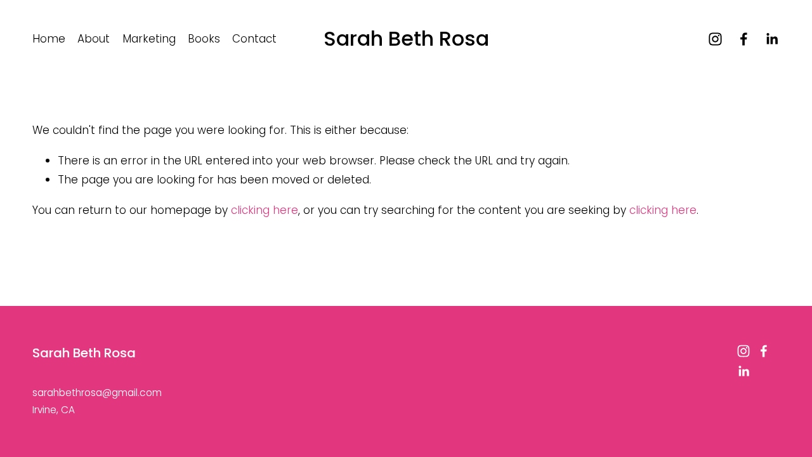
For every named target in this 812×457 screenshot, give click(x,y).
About (93, 38)
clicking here (264, 210)
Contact (254, 38)
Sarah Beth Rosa (406, 38)
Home (48, 38)
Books (204, 38)
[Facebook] (744, 39)
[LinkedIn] (772, 39)
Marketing (149, 38)
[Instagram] (715, 39)
